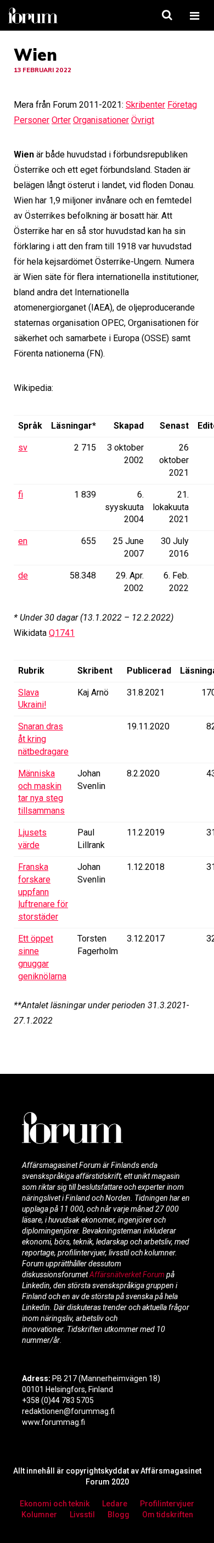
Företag (182, 105)
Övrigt (142, 120)
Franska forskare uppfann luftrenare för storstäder (43, 892)
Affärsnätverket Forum (127, 1274)
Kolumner (39, 1514)
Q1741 (62, 633)
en (22, 541)
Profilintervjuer (167, 1503)
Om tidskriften (167, 1514)
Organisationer (101, 120)
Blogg (118, 1514)
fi (20, 494)
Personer (31, 120)
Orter (61, 120)
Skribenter (145, 105)
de (23, 575)
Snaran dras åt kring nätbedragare (43, 739)
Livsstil (82, 1514)
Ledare (114, 1503)
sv (22, 447)
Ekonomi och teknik (54, 1503)
